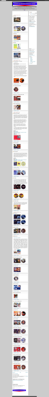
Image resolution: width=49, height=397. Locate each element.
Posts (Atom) (16, 373)
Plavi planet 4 (15, 213)
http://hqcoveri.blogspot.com (32, 51)
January (31, 62)
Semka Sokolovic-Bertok (20, 160)
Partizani (31, 58)
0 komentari (17, 58)
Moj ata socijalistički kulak (17, 292)
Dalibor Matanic (16, 131)
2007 (30, 63)
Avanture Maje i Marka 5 (17, 363)
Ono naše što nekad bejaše (17, 85)
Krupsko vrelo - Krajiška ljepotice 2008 (19, 94)
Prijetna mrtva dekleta (16, 113)
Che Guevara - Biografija (17, 345)
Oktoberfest (15, 33)
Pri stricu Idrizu (16, 151)
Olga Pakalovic (16, 132)
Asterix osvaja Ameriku (17, 103)
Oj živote (15, 42)
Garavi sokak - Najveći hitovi (17, 327)
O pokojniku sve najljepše (17, 51)
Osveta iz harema (16, 227)
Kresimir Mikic (22, 132)
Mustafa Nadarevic (15, 160)
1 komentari (17, 255)
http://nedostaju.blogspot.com (32, 26)
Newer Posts (14, 372)
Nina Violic (19, 132)
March (31, 57)
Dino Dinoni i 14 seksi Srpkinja (18, 336)
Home (20, 372)
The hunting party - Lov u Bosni (18, 61)
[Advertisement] (16, 13)
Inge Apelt (25, 132)
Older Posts (27, 372)
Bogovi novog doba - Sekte (17, 354)
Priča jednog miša (16, 142)
